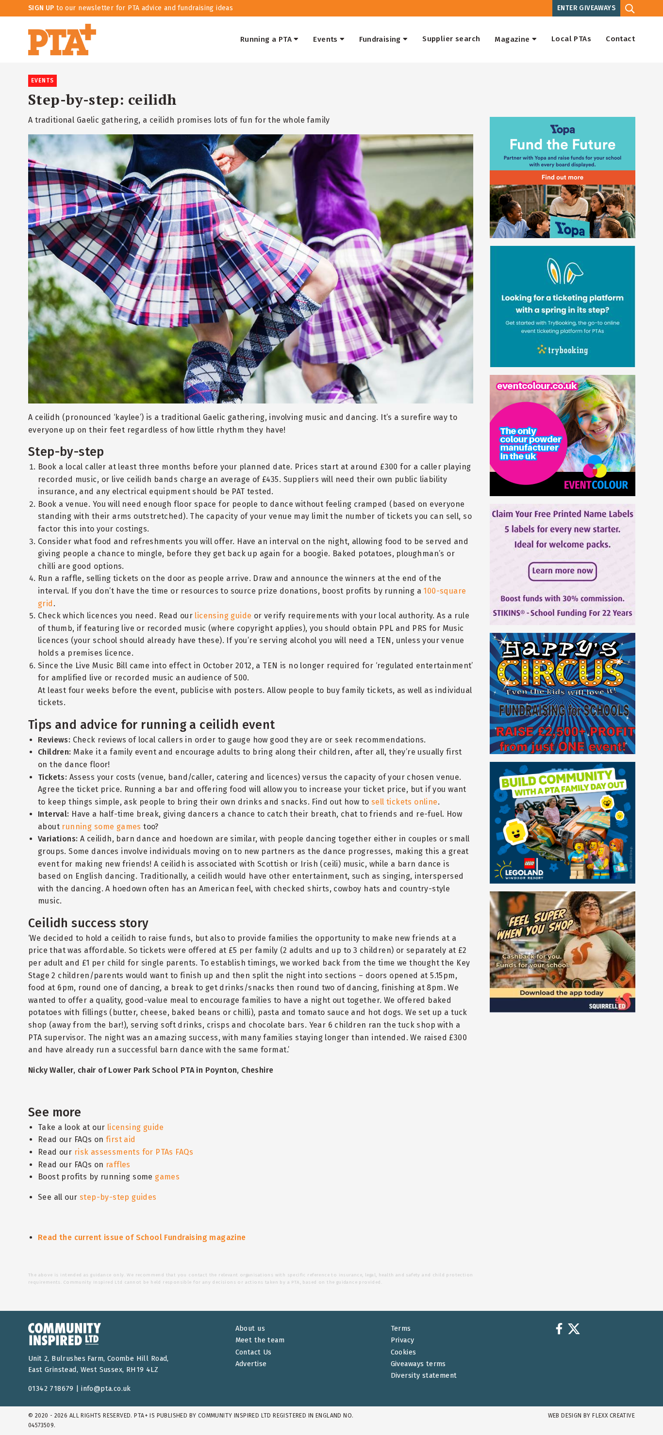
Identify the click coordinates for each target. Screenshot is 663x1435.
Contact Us (253, 1352)
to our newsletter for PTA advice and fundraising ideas (130, 8)
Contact (620, 39)
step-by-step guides (118, 1197)
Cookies (403, 1352)
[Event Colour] (562, 435)
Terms (401, 1328)
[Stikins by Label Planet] (562, 564)
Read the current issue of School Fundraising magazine (142, 1237)
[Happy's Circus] (562, 693)
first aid (121, 1139)
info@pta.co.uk (106, 1389)
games (167, 1176)
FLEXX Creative (613, 1415)
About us (250, 1328)
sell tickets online (403, 801)
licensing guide (223, 615)
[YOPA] (562, 177)
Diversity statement (424, 1375)
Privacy (402, 1340)
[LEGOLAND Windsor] (562, 822)
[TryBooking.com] (562, 306)
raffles (118, 1164)
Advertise (251, 1364)
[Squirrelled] (562, 952)
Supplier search (451, 39)
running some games (101, 826)
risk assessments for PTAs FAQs (133, 1152)
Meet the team (259, 1340)
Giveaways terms (418, 1364)
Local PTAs (571, 39)
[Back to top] (636, 1408)
